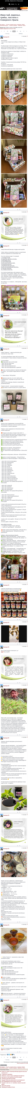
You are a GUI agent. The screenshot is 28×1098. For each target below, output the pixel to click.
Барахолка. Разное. (22, 25)
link (2, 651)
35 (10, 31)
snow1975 (20, 27)
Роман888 (15, 27)
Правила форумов (4, 28)
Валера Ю (6, 37)
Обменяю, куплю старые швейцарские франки (12, 1075)
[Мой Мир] (12, 1054)
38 (20, 31)
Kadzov (11, 27)
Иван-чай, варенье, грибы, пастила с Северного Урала (10, 17)
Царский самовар (5, 1085)
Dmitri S (7, 27)
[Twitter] (9, 1054)
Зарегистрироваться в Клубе (22, 1063)
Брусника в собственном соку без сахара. (11, 1077)
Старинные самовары (6, 1074)
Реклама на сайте (24, 10)
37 (17, 31)
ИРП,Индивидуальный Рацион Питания (11, 1081)
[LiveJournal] (14, 1054)
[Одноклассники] (11, 1054)
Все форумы (2, 24)
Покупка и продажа (13, 25)
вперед (21, 33)
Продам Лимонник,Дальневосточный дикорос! (13, 1080)
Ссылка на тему (12, 28)
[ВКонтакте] (7, 1054)
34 (7, 31)
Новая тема (4, 1065)
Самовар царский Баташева (8, 1078)
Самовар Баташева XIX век (8, 1087)
